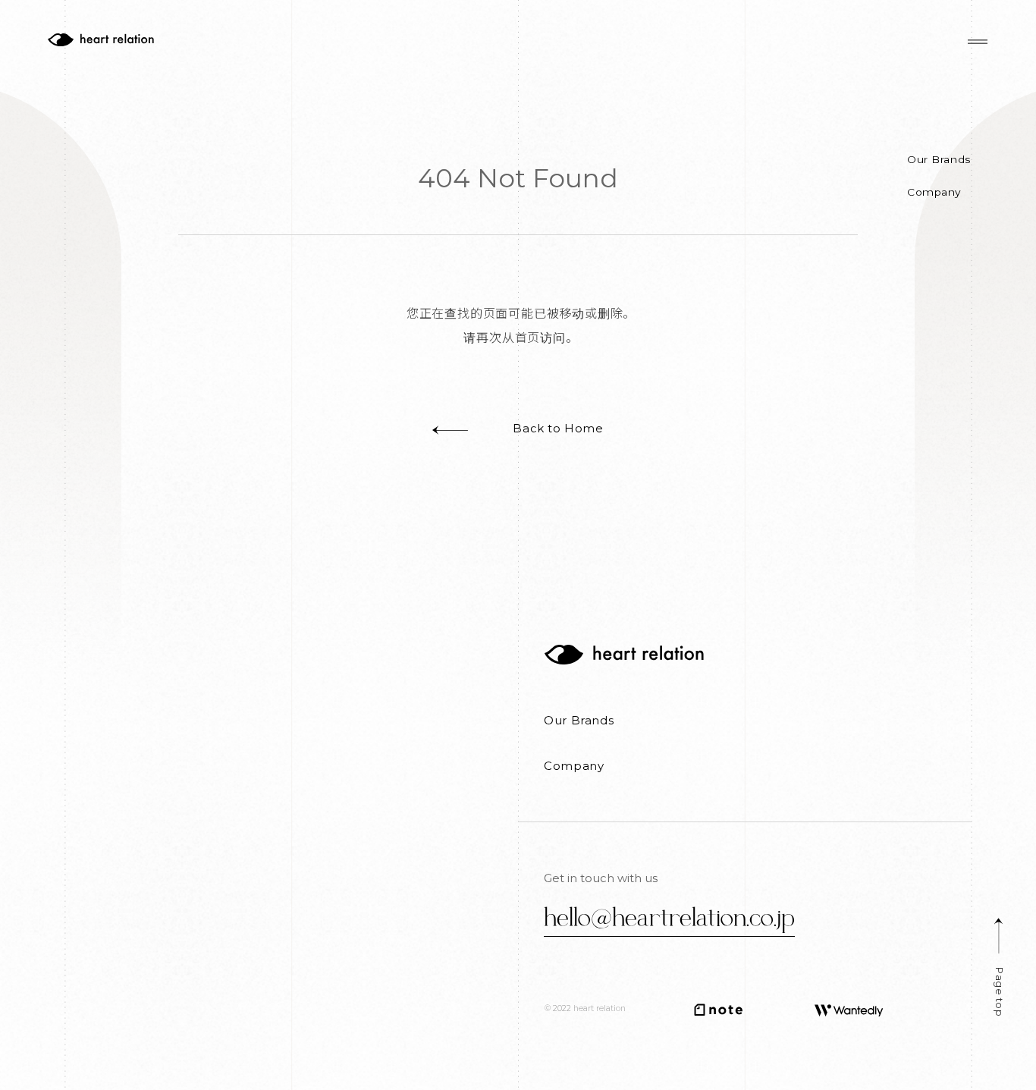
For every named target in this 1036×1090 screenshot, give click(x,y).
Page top (998, 991)
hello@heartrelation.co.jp (669, 916)
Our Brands (939, 160)
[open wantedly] (849, 1010)
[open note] (718, 1009)
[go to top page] (624, 654)
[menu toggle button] (977, 42)
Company (934, 193)
